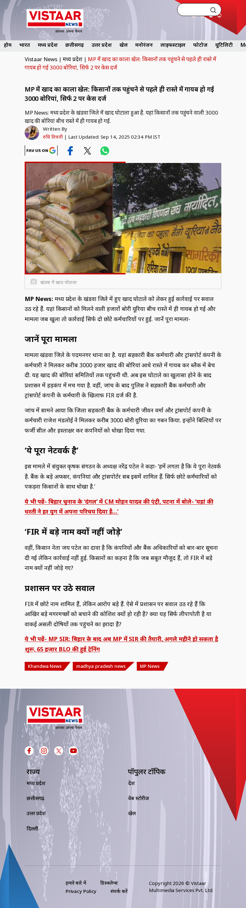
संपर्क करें (119, 891)
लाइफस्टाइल (172, 44)
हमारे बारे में (76, 883)
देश (131, 783)
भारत (24, 44)
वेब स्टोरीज (138, 798)
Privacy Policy (81, 891)
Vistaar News (41, 59)
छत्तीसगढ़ (74, 44)
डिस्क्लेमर (109, 883)
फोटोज (200, 44)
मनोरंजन (144, 44)
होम (8, 44)
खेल (123, 44)
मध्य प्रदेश (48, 44)
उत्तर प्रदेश (101, 44)
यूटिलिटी (224, 44)
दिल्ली (32, 828)
